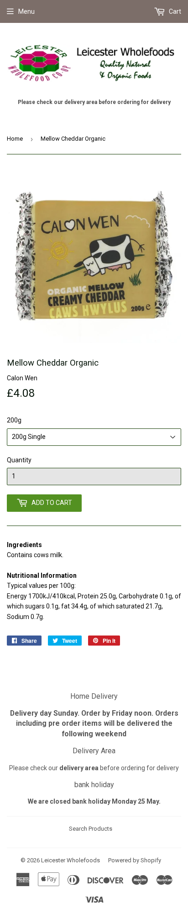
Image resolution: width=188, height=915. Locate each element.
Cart (174, 11)
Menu (26, 11)
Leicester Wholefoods (70, 860)
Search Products (90, 828)
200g (14, 420)
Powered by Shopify (134, 860)
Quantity (19, 460)
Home (15, 138)
